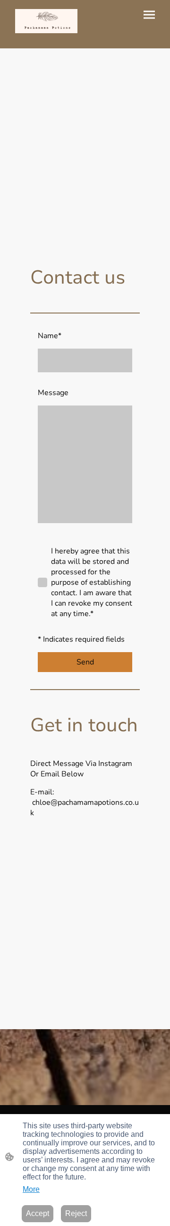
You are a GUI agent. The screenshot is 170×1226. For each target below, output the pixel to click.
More (31, 1189)
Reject (76, 1213)
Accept (37, 1213)
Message (53, 392)
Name (49, 336)
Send (85, 662)
